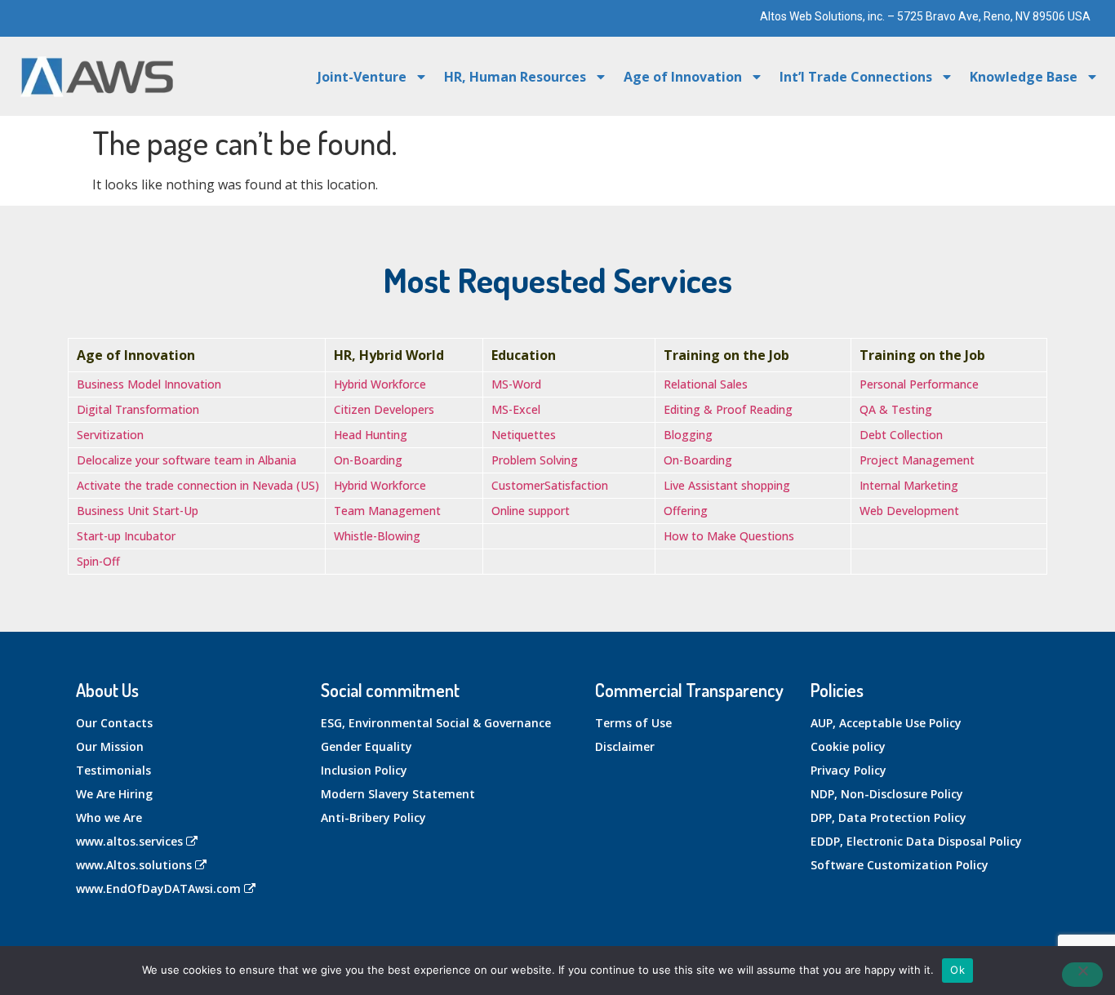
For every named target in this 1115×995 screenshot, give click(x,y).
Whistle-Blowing (377, 536)
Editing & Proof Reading (728, 409)
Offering (686, 510)
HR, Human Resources (515, 77)
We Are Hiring (114, 794)
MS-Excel (515, 409)
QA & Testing (896, 409)
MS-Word (516, 384)
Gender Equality (366, 746)
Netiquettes (523, 434)
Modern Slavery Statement (398, 794)
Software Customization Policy (899, 865)
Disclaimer (625, 746)
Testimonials (113, 770)
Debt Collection (901, 434)
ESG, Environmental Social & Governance (436, 723)
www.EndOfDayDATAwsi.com (158, 888)
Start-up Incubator (126, 536)
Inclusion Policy (364, 770)
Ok (957, 969)
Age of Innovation (683, 77)
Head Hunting (370, 434)
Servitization (110, 434)
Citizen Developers (384, 409)
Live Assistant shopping (727, 485)
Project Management (917, 460)
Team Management (387, 510)
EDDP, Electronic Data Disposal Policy (916, 841)
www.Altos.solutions (134, 865)
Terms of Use (633, 723)
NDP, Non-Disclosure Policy (887, 794)
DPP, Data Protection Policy (888, 817)
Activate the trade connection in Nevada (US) (198, 485)
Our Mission (110, 746)
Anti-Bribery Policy (373, 817)
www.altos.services (129, 841)
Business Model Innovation (149, 384)
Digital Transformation (138, 409)
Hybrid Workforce (380, 384)
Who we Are (109, 817)
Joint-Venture (362, 77)
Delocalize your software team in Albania (186, 460)
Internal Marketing (909, 485)
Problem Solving (534, 460)
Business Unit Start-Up (137, 510)
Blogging (688, 434)
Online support (530, 510)
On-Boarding (368, 460)
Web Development (909, 510)
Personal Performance (919, 384)
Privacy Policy (848, 770)
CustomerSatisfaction (549, 485)
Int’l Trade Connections (856, 77)
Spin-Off (98, 561)
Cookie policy (848, 746)
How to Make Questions (729, 536)
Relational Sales (706, 384)
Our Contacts (114, 723)
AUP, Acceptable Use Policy (886, 723)
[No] (1082, 974)
